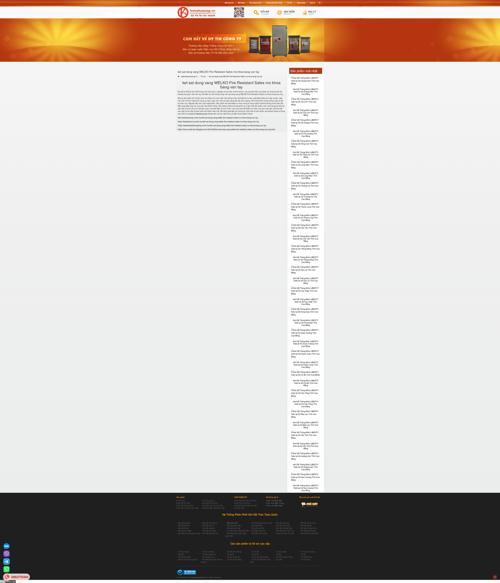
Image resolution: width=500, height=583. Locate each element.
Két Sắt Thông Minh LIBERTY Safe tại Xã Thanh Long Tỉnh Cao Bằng (305, 217)
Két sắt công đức (209, 530)
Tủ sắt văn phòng (234, 551)
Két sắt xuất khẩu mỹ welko (246, 500)
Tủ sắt (303, 554)
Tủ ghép (230, 554)
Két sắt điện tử (184, 525)
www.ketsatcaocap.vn (189, 76)
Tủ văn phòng (306, 557)
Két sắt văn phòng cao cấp (189, 533)
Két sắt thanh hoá (308, 523)
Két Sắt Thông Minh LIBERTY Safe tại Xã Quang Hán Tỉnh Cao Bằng (305, 91)
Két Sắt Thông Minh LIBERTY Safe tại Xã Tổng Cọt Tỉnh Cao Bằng (306, 154)
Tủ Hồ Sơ (181, 500)
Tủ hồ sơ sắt (281, 551)
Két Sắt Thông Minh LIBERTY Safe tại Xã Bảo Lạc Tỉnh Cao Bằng (305, 425)
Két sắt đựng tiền (234, 525)
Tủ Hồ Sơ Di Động (234, 559)
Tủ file (278, 554)
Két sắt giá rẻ (306, 525)
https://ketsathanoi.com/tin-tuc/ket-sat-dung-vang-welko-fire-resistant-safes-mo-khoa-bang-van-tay (218, 121)
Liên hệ (312, 3)
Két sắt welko (257, 525)
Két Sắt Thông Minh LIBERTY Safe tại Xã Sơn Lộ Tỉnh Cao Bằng (305, 280)
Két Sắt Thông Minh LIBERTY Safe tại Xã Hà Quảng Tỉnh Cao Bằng (305, 133)
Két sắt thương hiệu (284, 528)
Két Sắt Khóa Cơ (258, 530)
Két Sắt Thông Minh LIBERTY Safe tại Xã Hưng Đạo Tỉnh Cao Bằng (305, 322)
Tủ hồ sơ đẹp (183, 551)
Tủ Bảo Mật (240, 508)
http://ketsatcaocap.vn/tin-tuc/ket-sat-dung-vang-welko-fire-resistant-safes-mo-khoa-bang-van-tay (218, 117)
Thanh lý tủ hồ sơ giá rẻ (188, 559)
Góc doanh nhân (255, 3)
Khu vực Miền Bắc (274, 500)
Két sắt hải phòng (209, 523)
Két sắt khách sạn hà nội (262, 523)
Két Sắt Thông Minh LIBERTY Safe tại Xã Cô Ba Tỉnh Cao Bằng (305, 383)
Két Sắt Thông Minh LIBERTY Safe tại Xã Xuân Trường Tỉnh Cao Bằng (305, 343)
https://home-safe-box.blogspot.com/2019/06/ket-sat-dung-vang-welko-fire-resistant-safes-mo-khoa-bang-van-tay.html (226, 129)
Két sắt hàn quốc (283, 525)
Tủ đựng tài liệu (184, 557)
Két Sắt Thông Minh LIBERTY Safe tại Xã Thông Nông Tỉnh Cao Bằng (305, 259)
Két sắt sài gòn (184, 523)
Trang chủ (229, 3)
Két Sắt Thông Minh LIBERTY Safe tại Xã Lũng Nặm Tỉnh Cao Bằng (305, 175)
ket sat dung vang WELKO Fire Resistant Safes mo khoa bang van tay (235, 76)
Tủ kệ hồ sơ (305, 559)
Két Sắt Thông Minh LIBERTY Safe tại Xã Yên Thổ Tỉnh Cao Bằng (305, 446)
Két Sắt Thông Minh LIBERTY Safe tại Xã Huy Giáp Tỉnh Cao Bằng (305, 301)
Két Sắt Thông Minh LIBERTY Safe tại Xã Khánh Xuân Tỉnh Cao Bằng (305, 364)
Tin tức (203, 76)
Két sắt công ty (208, 528)
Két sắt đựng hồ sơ (210, 533)
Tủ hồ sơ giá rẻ (233, 557)
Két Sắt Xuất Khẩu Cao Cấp (246, 505)
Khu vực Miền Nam (275, 505)
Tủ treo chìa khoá (308, 551)
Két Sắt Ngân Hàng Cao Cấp (214, 508)
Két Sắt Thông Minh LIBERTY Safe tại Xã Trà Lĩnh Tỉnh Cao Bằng (305, 112)
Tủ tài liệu (256, 551)
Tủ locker (255, 554)
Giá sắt (181, 554)
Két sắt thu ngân (185, 530)
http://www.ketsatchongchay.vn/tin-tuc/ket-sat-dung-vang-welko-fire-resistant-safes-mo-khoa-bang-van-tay (222, 125)
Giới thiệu (241, 3)
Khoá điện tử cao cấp (309, 533)
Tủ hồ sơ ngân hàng (284, 557)
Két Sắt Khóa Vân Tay (285, 530)
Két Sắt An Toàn (184, 503)
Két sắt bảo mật (233, 528)
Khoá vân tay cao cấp (285, 533)
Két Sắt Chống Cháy (185, 505)
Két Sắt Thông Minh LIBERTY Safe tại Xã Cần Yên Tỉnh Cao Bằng (305, 238)
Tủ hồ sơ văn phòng (260, 557)
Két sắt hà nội (208, 525)
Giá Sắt (279, 559)
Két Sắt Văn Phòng (243, 503)
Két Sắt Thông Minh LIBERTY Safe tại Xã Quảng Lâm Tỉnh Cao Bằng (305, 467)
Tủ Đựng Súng (208, 500)
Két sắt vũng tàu (282, 523)
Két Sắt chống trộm (259, 533)
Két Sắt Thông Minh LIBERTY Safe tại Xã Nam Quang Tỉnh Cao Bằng (305, 488)
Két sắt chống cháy (308, 528)
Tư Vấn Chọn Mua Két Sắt (238, 530)
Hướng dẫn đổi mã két (274, 3)
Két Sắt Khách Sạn (210, 503)
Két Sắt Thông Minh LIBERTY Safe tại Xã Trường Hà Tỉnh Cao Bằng (305, 196)
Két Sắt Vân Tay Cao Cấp (213, 505)
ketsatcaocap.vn (202, 113)
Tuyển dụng (301, 3)
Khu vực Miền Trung (275, 503)
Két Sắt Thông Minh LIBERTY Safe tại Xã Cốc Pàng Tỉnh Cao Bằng (305, 404)
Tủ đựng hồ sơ (208, 557)
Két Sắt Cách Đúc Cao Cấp (188, 508)
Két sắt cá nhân (258, 528)
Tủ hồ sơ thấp (208, 551)
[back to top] (495, 577)
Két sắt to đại (183, 528)
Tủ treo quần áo (209, 554)
